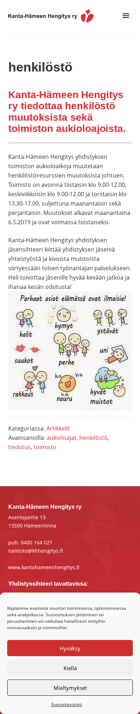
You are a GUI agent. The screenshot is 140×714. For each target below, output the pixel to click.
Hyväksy (70, 648)
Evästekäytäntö (66, 704)
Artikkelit (58, 428)
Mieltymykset (70, 687)
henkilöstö (93, 438)
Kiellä (70, 668)
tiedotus (19, 447)
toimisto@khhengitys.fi (35, 550)
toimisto (45, 447)
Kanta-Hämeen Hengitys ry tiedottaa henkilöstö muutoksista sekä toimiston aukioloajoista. (67, 111)
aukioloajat (61, 438)
